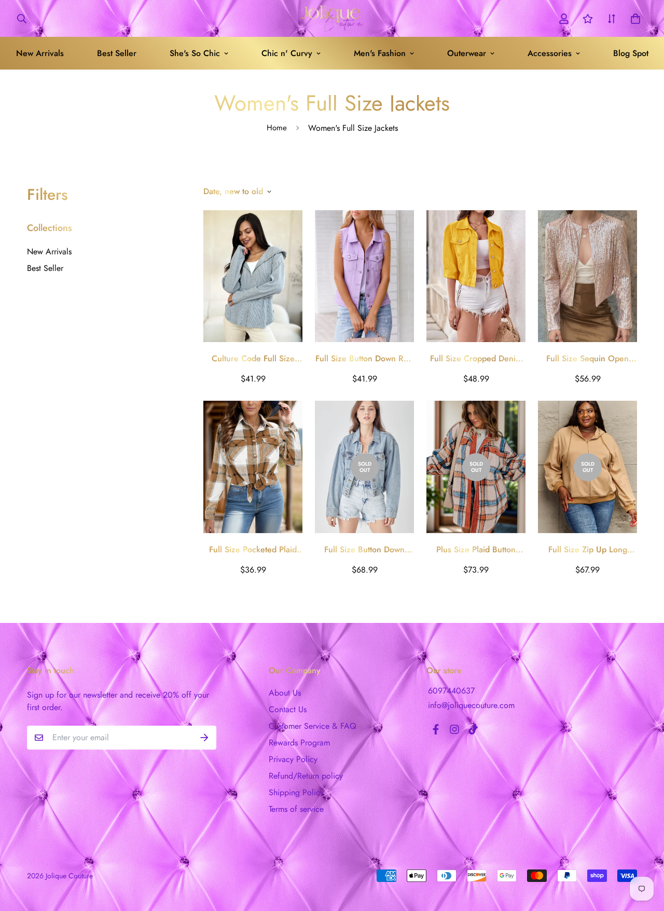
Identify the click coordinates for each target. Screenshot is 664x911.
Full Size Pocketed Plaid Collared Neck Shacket (253, 549)
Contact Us (288, 709)
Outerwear (466, 53)
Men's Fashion (380, 53)
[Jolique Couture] (332, 18)
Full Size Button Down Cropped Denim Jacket (364, 549)
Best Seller (116, 53)
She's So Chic (195, 53)
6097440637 (451, 691)
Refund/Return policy (306, 776)
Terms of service (296, 809)
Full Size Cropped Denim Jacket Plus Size (476, 358)
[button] (633, 19)
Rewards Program (299, 743)
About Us (285, 693)
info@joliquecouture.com (471, 705)
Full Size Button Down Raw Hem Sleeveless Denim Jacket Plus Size (364, 358)
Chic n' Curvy (286, 53)
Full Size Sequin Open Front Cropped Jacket (587, 358)
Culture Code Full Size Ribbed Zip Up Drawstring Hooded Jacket (253, 358)
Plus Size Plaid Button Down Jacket (476, 549)
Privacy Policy (293, 759)
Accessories (550, 53)
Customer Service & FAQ (312, 726)
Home (277, 127)
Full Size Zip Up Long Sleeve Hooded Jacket (587, 549)
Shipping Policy (296, 792)
